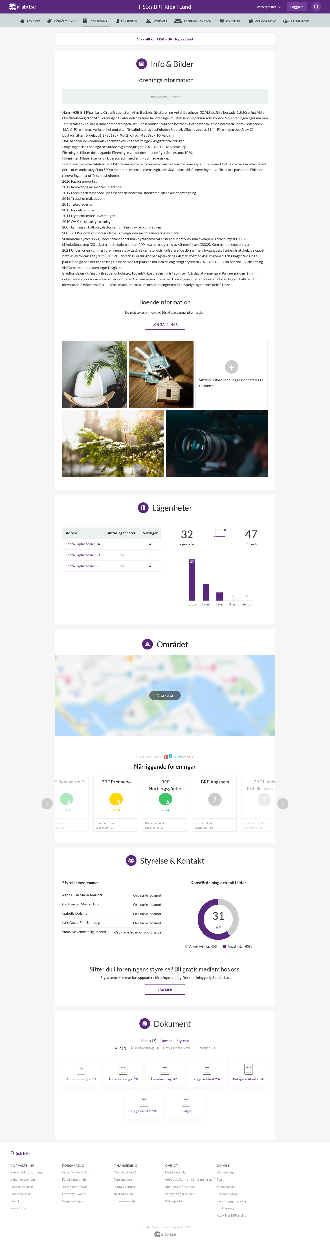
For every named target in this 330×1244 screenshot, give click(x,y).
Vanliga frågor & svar (179, 1194)
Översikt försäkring (75, 1172)
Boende (166, 1040)
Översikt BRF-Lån (126, 1172)
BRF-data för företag (179, 1187)
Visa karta (165, 695)
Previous (47, 803)
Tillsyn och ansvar (74, 1187)
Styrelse (183, 1040)
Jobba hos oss (226, 1187)
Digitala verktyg (22, 1187)
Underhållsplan (21, 1194)
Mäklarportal (174, 1201)
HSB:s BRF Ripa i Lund (165, 6)
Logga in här (165, 324)
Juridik (15, 1201)
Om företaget (226, 1172)
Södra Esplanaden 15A (83, 544)
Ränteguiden (123, 1179)
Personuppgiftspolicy (231, 1201)
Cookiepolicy (225, 1208)
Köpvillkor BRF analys (231, 1215)
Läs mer (165, 989)
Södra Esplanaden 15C (83, 566)
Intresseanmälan (125, 1201)
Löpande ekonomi (23, 1179)
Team (220, 1179)
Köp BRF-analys (176, 1172)
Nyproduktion (123, 1194)
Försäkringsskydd (74, 1179)
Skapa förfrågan (73, 1201)
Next (282, 803)
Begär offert (19, 1208)
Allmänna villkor (227, 1194)
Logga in (296, 6)
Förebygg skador (74, 1194)
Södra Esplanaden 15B (83, 555)
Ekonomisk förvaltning (26, 1172)
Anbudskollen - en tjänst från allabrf (190, 1179)
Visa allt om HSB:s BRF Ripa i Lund (165, 39)
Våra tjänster (267, 6)
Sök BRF (23, 1153)
